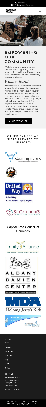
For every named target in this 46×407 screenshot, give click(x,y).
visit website (18, 121)
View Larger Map (11, 385)
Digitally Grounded (28, 403)
